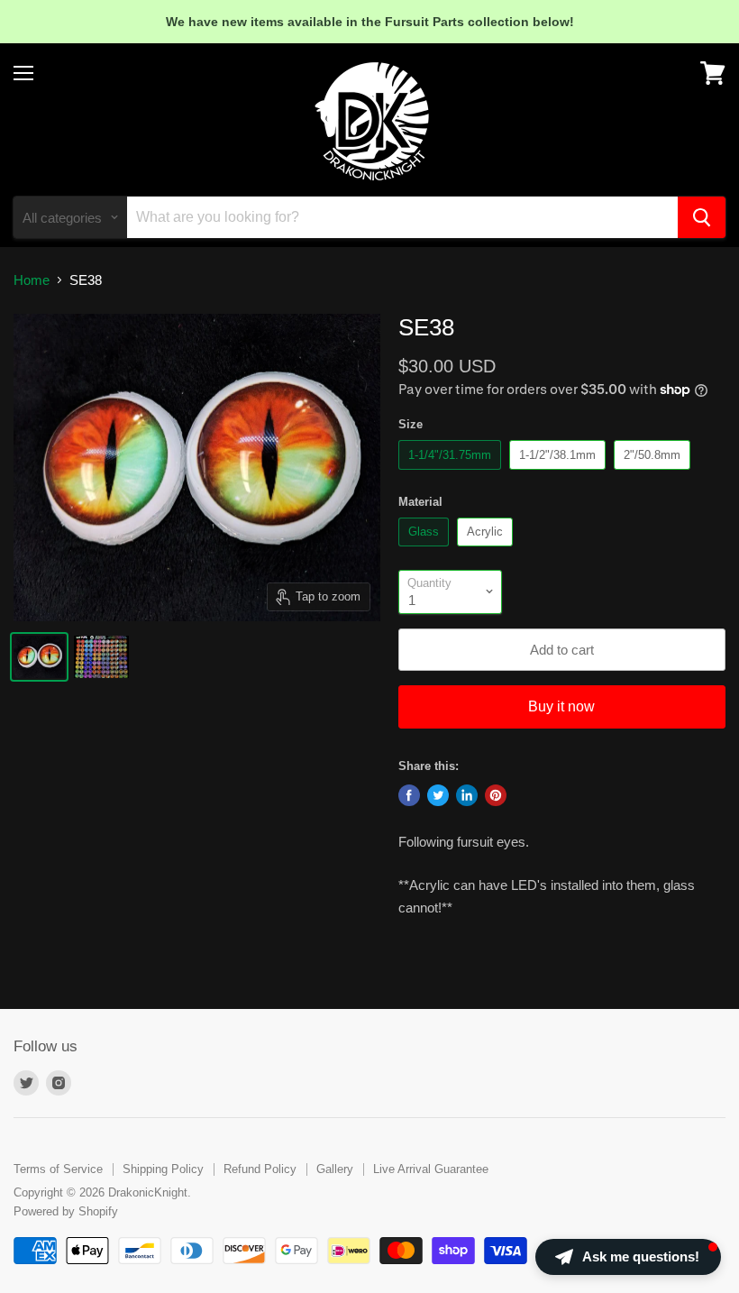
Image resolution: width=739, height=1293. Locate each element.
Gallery (334, 1169)
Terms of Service (58, 1169)
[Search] (701, 217)
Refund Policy (260, 1169)
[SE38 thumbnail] (39, 657)
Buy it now (561, 706)
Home (32, 280)
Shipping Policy (163, 1169)
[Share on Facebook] (409, 795)
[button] (628, 1257)
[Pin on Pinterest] (495, 795)
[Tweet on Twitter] (438, 795)
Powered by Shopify (66, 1211)
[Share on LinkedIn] (467, 795)
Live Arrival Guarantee (430, 1169)
